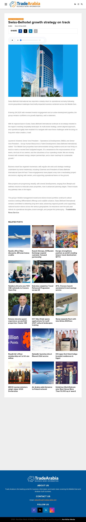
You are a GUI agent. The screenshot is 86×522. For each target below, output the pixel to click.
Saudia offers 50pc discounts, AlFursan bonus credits (18, 253)
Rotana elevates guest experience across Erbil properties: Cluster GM (17, 321)
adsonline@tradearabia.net (45, 500)
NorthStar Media (68, 519)
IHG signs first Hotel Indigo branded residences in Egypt (66, 356)
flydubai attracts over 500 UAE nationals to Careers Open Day (19, 288)
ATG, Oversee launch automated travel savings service (66, 288)
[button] (82, 4)
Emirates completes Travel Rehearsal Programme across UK (42, 288)
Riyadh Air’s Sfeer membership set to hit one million (18, 356)
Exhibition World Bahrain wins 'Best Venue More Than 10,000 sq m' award (66, 389)
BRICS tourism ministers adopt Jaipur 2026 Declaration (17, 389)
